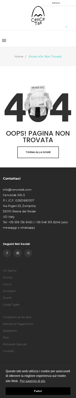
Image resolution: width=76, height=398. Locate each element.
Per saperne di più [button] (32, 381)
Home (19, 56)
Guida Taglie (11, 304)
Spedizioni (10, 331)
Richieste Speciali (15, 344)
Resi (6, 337)
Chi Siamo (10, 270)
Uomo (7, 284)
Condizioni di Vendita (17, 317)
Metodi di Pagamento (18, 324)
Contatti (8, 351)
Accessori (9, 291)
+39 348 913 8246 (47, 222)
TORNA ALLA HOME (38, 152)
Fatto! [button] (38, 391)
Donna (7, 277)
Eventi (7, 298)
